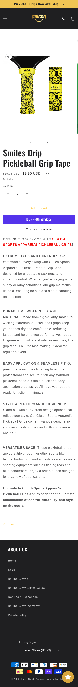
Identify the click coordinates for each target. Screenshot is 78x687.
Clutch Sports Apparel (32, 679)
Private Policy (17, 615)
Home (12, 560)
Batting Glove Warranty (24, 605)
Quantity (8, 185)
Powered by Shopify (56, 679)
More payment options (39, 229)
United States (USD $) (37, 650)
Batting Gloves (18, 578)
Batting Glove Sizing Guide (26, 587)
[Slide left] (30, 143)
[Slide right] (47, 143)
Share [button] (12, 524)
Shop (11, 569)
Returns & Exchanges (23, 596)
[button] (5, 18)
